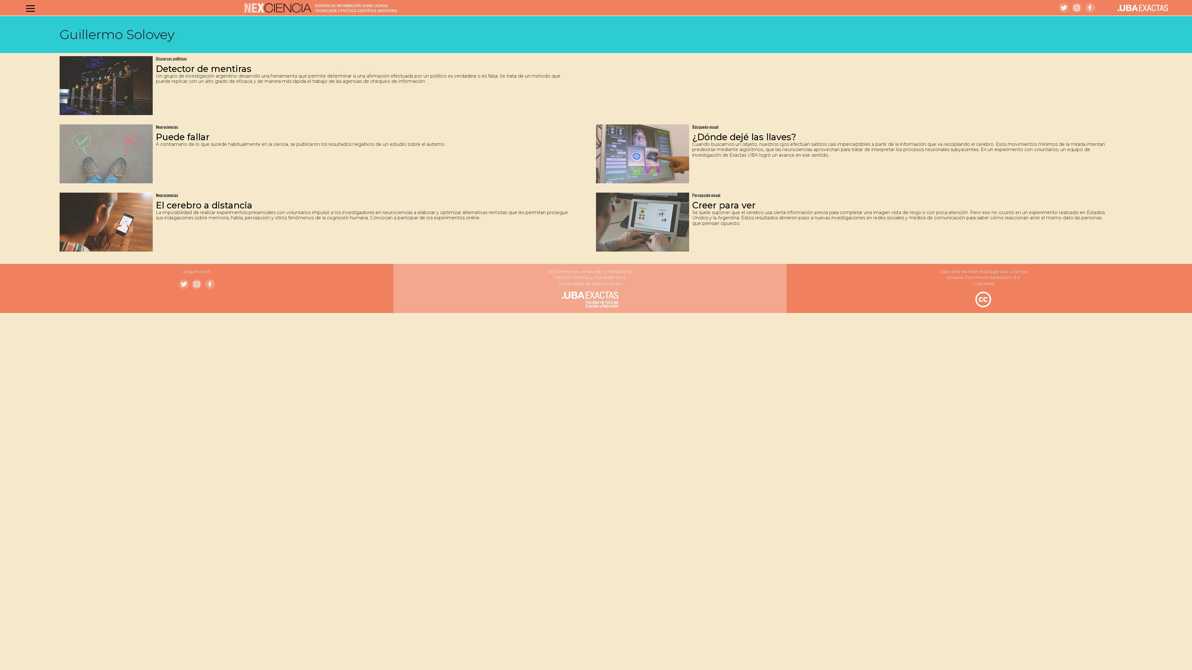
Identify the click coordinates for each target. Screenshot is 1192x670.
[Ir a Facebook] (1090, 8)
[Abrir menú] (30, 8)
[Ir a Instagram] (1077, 8)
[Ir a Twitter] (1064, 8)
